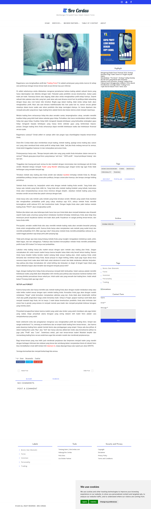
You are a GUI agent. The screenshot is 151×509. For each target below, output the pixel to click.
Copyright (101, 449)
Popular (118, 179)
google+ (38, 362)
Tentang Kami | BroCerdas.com (69, 449)
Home (47, 23)
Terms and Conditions (105, 458)
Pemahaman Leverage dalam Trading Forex (115, 85)
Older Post (87, 371)
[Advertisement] (118, 145)
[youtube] (126, 2)
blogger (29, 379)
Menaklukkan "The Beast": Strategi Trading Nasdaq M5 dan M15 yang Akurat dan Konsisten (118, 79)
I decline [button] (93, 502)
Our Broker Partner (64, 458)
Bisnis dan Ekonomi (109, 169)
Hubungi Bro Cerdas (65, 452)
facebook (21, 362)
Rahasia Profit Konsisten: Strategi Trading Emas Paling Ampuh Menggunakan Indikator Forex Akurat (118, 82)
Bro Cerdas (41, 506)
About (103, 23)
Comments (130, 179)
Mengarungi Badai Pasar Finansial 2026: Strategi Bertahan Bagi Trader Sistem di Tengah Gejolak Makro (117, 74)
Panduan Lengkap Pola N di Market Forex (115, 121)
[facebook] (131, 2)
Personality (29, 358)
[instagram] (122, 2)
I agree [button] (84, 502)
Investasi (130, 169)
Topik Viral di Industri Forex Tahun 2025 (114, 86)
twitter (30, 362)
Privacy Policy (102, 455)
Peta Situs (61, 455)
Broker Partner (71, 23)
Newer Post (24, 371)
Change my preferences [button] (108, 502)
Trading (37, 358)
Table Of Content (90, 23)
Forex (21, 358)
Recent (106, 179)
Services (56, 23)
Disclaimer (101, 452)
